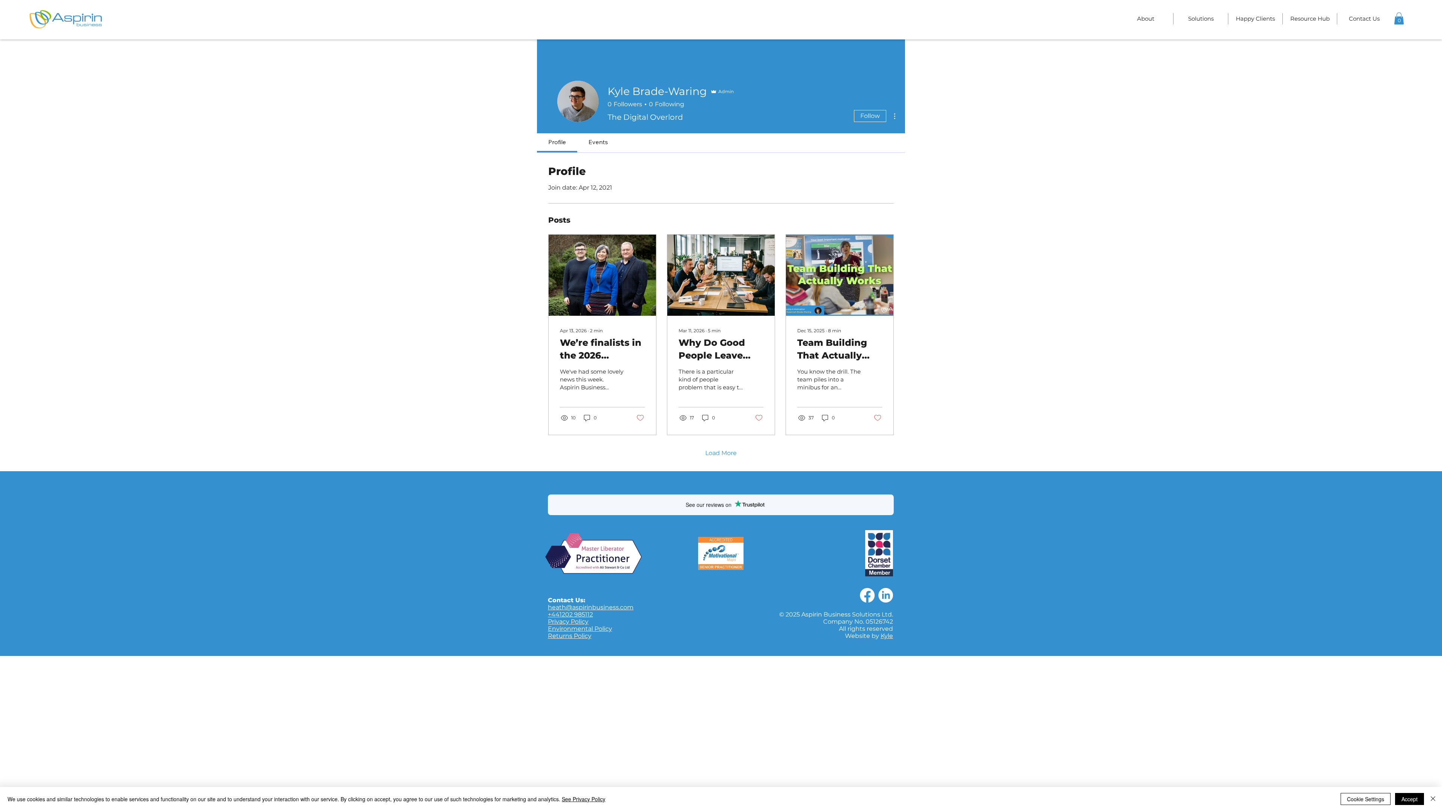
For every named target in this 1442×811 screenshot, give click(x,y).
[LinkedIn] (885, 595)
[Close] (1432, 799)
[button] (1200, 18)
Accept (1409, 799)
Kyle (887, 635)
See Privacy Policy (583, 799)
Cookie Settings (1365, 799)
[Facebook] (867, 595)
